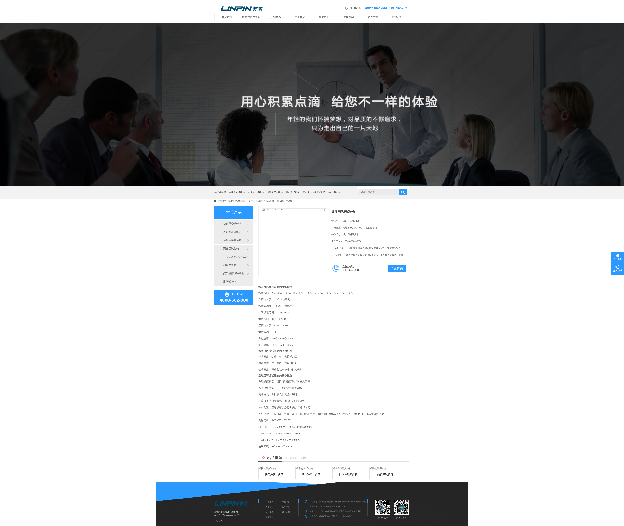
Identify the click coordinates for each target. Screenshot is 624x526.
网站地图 (218, 520)
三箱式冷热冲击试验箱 (314, 192)
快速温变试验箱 (237, 192)
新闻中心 (324, 17)
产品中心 (275, 17)
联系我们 (397, 17)
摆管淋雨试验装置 (233, 273)
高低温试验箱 (292, 192)
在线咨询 (397, 268)
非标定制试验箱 (266, 201)
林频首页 (227, 17)
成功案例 (348, 17)
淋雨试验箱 (229, 281)
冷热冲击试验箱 (251, 17)
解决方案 (373, 17)
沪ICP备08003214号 (230, 515)
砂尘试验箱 (334, 192)
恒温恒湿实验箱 (275, 192)
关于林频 (300, 17)
